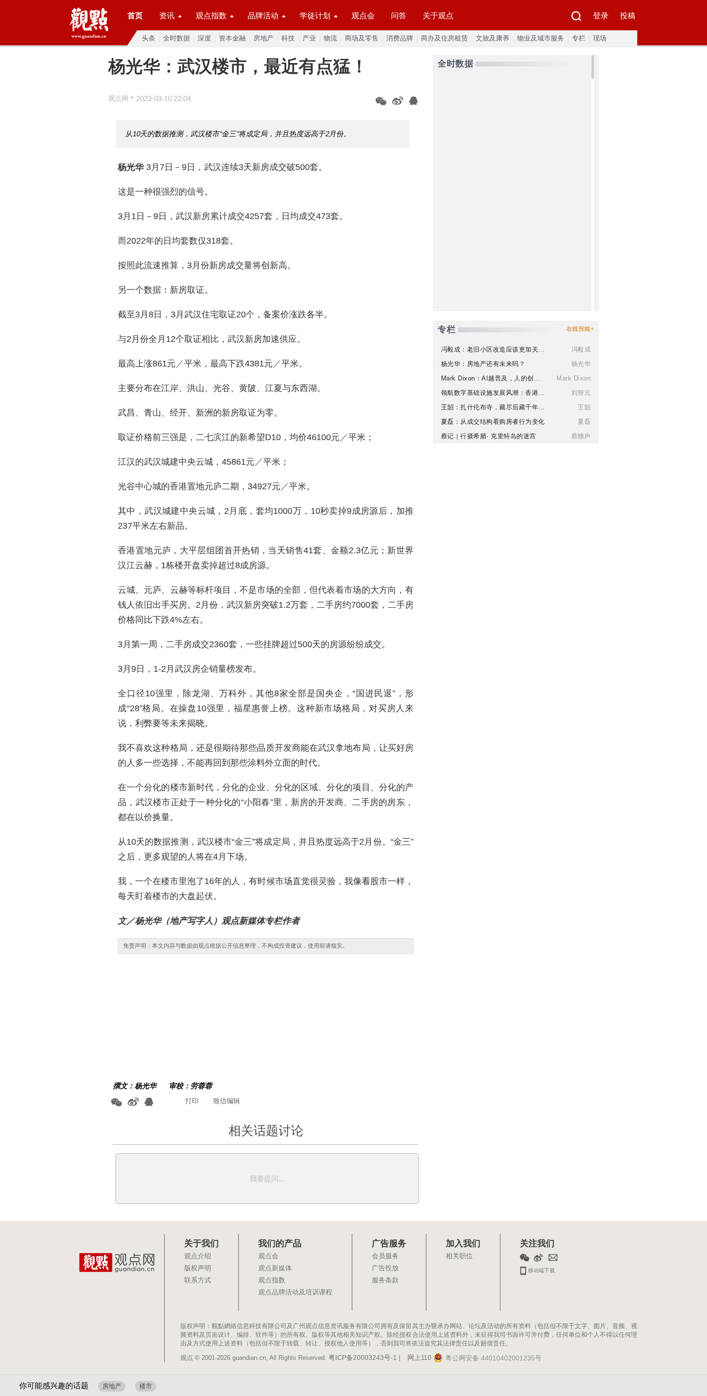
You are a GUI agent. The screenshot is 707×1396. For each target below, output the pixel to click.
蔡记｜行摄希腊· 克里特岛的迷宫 (488, 436)
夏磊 (584, 421)
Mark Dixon (573, 378)
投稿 (627, 16)
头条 (148, 38)
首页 (135, 16)
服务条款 (385, 1280)
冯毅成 (581, 349)
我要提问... (267, 1178)
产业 (309, 38)
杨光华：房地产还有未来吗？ (483, 363)
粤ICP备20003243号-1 (362, 1358)
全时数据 (176, 38)
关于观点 (438, 16)
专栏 (578, 38)
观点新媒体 (275, 1268)
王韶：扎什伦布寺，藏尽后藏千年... (493, 407)
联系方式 (197, 1280)
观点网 (118, 98)
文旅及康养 (492, 38)
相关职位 (459, 1256)
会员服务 (385, 1256)
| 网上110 (415, 1358)
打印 (192, 1101)
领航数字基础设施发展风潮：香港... (493, 392)
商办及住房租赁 (444, 38)
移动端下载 (541, 1269)
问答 (398, 16)
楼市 (145, 1386)
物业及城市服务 (540, 38)
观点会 (363, 16)
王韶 (584, 407)
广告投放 (385, 1268)
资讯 (167, 16)
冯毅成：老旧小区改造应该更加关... (493, 349)
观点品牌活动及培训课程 (295, 1292)
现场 (599, 38)
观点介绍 (197, 1256)
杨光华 (145, 1086)
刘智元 (581, 392)
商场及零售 (362, 38)
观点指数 (211, 16)
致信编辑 (226, 1101)
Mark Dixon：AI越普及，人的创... (491, 378)
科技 (288, 38)
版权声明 (197, 1268)
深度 (204, 38)
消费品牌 (399, 38)
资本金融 (232, 38)
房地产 (263, 38)
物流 (330, 38)
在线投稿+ (580, 329)
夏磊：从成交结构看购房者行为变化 (493, 421)
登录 (600, 16)
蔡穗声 (581, 436)
